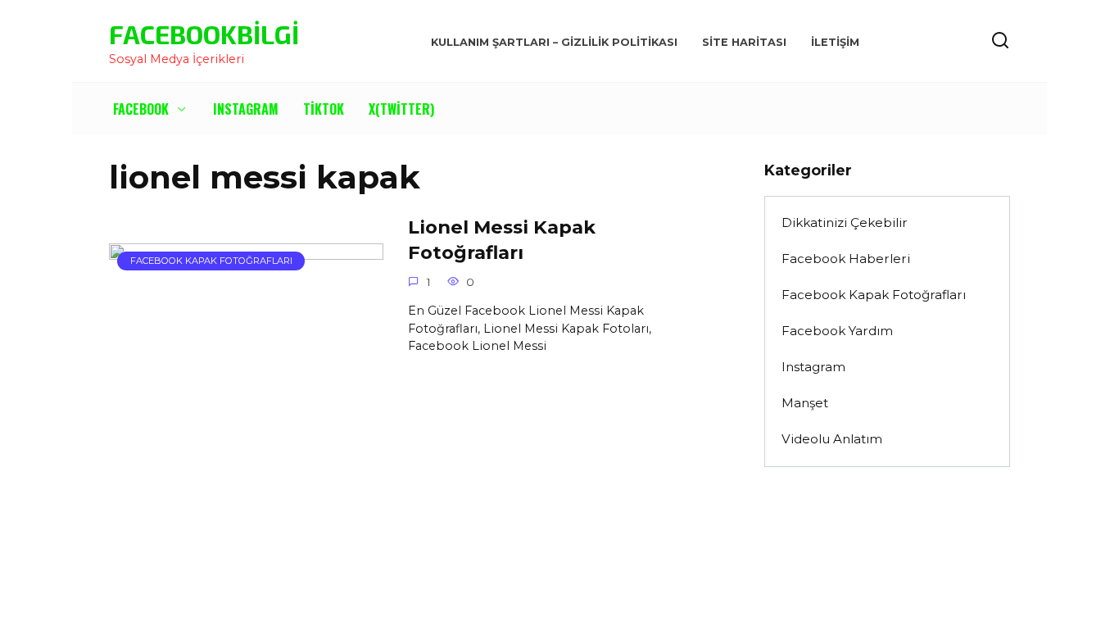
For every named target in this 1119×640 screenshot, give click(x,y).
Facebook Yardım (837, 330)
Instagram (246, 109)
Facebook (141, 109)
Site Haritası (744, 42)
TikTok (323, 109)
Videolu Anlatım (831, 439)
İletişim (835, 42)
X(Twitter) (401, 109)
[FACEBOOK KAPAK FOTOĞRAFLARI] (246, 335)
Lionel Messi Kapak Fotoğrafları (502, 240)
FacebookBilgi (204, 33)
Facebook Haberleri (845, 258)
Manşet (804, 403)
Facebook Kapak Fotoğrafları (873, 294)
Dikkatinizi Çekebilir (844, 222)
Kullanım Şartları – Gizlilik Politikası (554, 42)
